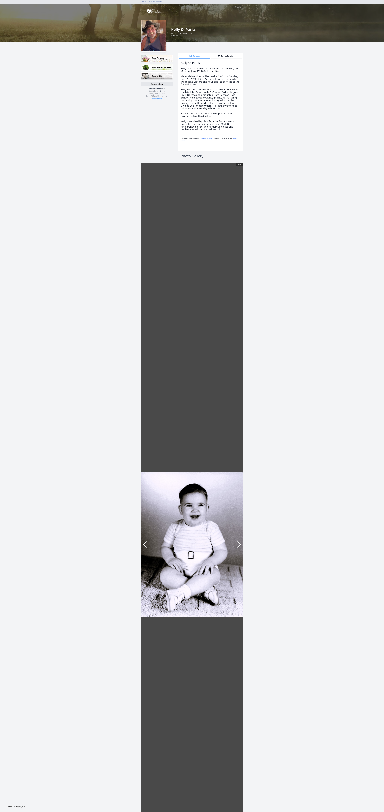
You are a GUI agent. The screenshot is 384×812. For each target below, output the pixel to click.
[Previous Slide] (145, 544)
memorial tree (206, 138)
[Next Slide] (239, 544)
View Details (157, 98)
